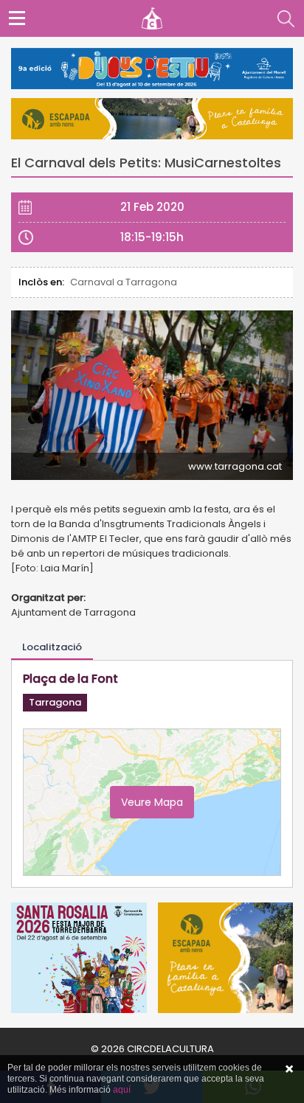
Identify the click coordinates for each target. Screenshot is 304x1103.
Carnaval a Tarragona (123, 282)
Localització (52, 647)
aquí (122, 1090)
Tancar (289, 1069)
